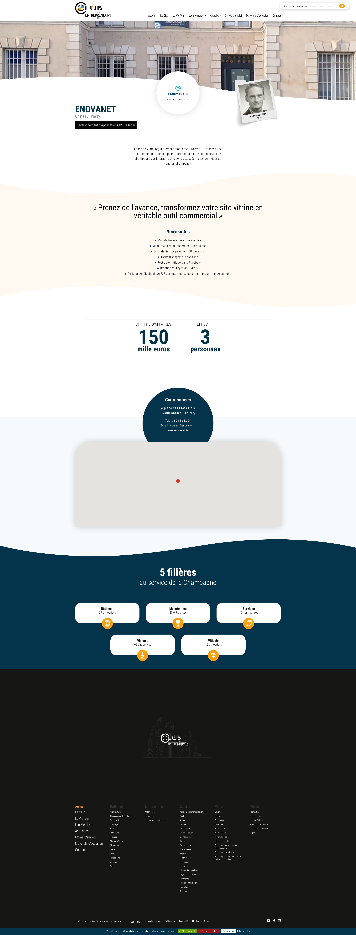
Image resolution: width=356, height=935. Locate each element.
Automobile (150, 812)
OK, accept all (188, 931)
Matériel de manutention (155, 820)
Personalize (228, 931)
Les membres (196, 15)
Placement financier (188, 883)
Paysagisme (115, 858)
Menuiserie (114, 845)
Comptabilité (185, 837)
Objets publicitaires (188, 874)
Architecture (115, 812)
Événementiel (185, 849)
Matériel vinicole (222, 837)
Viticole (255, 806)
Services (185, 806)
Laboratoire (185, 866)
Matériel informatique (189, 870)
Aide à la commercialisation (191, 812)
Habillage (219, 824)
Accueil (152, 15)
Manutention (154, 806)
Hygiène (183, 853)
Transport (184, 891)
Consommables (186, 845)
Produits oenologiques (224, 852)
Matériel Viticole (257, 820)
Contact (277, 15)
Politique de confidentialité (176, 921)
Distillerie (219, 816)
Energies (114, 828)
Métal (112, 849)
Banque (183, 824)
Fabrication (219, 820)
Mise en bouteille (222, 841)
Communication (186, 833)
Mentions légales (155, 921)
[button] (178, 481)
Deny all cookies (209, 931)
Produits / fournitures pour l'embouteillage (226, 846)
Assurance (184, 820)
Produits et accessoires (260, 828)
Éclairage (114, 824)
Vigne (252, 833)
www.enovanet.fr (178, 430)
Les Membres (84, 825)
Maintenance (220, 833)
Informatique (185, 858)
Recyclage (184, 887)
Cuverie (218, 812)
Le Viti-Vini (178, 15)
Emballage (149, 816)
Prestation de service (259, 824)
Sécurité (113, 862)
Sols (112, 866)
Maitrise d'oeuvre (117, 841)
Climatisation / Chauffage (120, 816)
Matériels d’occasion (257, 15)
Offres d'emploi (85, 837)
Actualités (215, 15)
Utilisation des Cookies (201, 921)
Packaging (184, 878)
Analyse (183, 816)
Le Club (164, 15)
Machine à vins (221, 828)
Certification (185, 828)
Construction (115, 820)
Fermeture (114, 833)
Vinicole (220, 806)
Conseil (183, 841)
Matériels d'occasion (89, 843)
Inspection (184, 862)
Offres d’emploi (233, 15)
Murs (112, 853)
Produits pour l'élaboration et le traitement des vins (228, 857)
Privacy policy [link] (243, 931)
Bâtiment (116, 806)
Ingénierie (114, 837)
